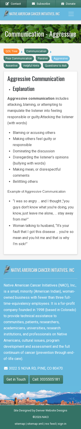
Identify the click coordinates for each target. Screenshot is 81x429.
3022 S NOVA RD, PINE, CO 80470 (35, 368)
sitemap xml (35, 423)
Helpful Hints (31, 65)
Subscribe (43, 3)
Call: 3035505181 (46, 379)
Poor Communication (19, 58)
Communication (36, 51)
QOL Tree (11, 51)
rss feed (50, 423)
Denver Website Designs (51, 410)
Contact (16, 3)
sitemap (20, 423)
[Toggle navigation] (71, 13)
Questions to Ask (56, 65)
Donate (70, 3)
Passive (43, 58)
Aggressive (61, 58)
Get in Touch (16, 379)
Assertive (12, 65)
